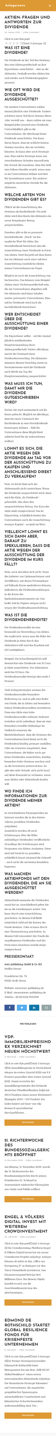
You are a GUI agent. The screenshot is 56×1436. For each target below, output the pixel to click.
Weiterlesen (28, 1122)
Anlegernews (15, 5)
